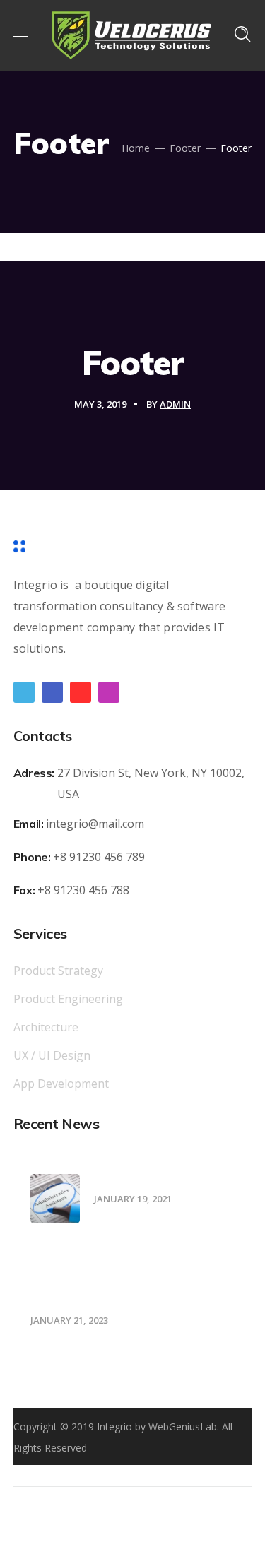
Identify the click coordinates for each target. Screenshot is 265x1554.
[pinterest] (80, 692)
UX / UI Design (51, 1055)
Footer (185, 148)
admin (175, 404)
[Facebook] (52, 692)
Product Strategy (58, 970)
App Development (61, 1083)
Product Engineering (68, 999)
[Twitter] (24, 692)
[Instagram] (108, 692)
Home (136, 148)
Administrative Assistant (160, 1179)
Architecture (45, 1027)
